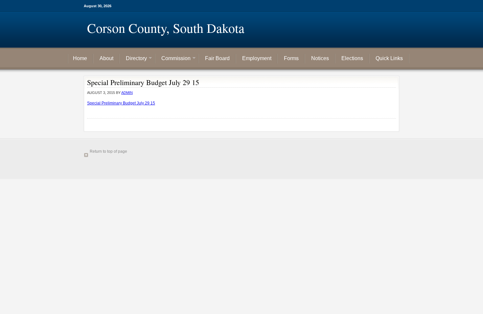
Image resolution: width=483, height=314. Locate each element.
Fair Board (217, 58)
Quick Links (389, 58)
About (106, 58)
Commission (173, 59)
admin (127, 93)
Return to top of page (108, 151)
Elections (352, 58)
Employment (256, 58)
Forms (291, 58)
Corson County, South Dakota (165, 27)
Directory (134, 59)
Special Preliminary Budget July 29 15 (121, 103)
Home (80, 58)
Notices (320, 58)
